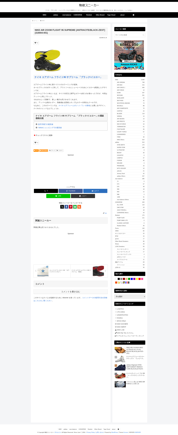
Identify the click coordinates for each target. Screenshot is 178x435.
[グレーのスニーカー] (121, 279)
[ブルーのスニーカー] (132, 279)
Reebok (90, 429)
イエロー (60, 150)
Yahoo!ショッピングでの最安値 (50, 128)
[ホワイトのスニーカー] (116, 279)
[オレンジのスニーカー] (116, 282)
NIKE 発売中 (121, 327)
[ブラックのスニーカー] (119, 279)
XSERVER (138, 432)
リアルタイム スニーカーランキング (130, 336)
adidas (65, 429)
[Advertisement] (71, 169)
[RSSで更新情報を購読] (79, 207)
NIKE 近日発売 (122, 324)
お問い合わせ (100, 432)
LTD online (121, 312)
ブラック (53, 150)
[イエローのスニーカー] (137, 279)
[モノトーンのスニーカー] (129, 282)
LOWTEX (120, 309)
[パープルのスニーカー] (134, 279)
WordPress (114, 432)
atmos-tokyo (121, 321)
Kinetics (120, 318)
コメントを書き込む (70, 291)
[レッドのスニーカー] (140, 279)
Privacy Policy (91, 432)
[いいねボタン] (35, 42)
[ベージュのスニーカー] (127, 279)
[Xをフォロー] (62, 207)
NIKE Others (44, 150)
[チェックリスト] (133, 15)
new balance (73, 429)
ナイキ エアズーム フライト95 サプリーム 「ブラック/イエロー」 (68, 77)
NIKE (37, 150)
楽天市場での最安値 (45, 124)
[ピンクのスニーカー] (142, 279)
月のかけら (58, 432)
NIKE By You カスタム (125, 333)
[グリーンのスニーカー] (129, 279)
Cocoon (125, 432)
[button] (83, 196)
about (113, 429)
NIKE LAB (120, 330)
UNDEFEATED (122, 315)
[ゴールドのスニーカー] (119, 282)
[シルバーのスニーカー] (121, 282)
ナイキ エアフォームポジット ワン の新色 (74, 105)
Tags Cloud (106, 429)
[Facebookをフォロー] (66, 207)
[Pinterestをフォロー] (70, 207)
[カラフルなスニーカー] (124, 282)
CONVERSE (82, 429)
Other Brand (98, 429)
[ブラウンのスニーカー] (124, 279)
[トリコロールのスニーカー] (127, 282)
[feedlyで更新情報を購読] (75, 207)
